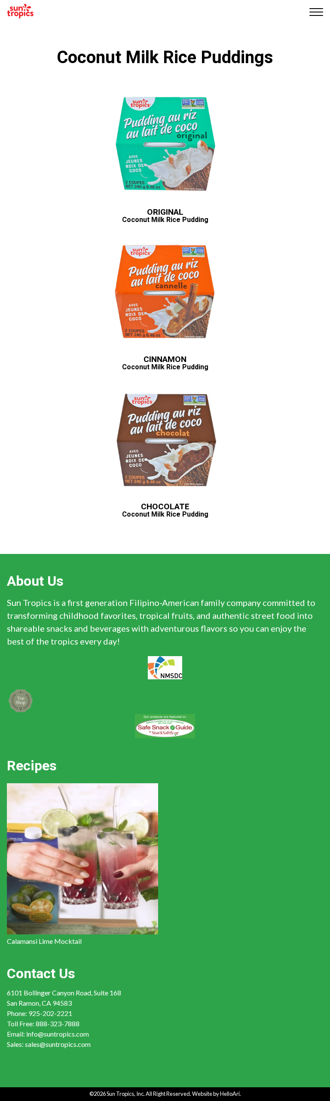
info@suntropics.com (57, 1034)
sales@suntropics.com (58, 1044)
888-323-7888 (57, 1023)
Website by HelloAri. (216, 1093)
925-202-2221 (50, 1013)
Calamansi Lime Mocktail (44, 941)
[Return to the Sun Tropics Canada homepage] (21, 11)
